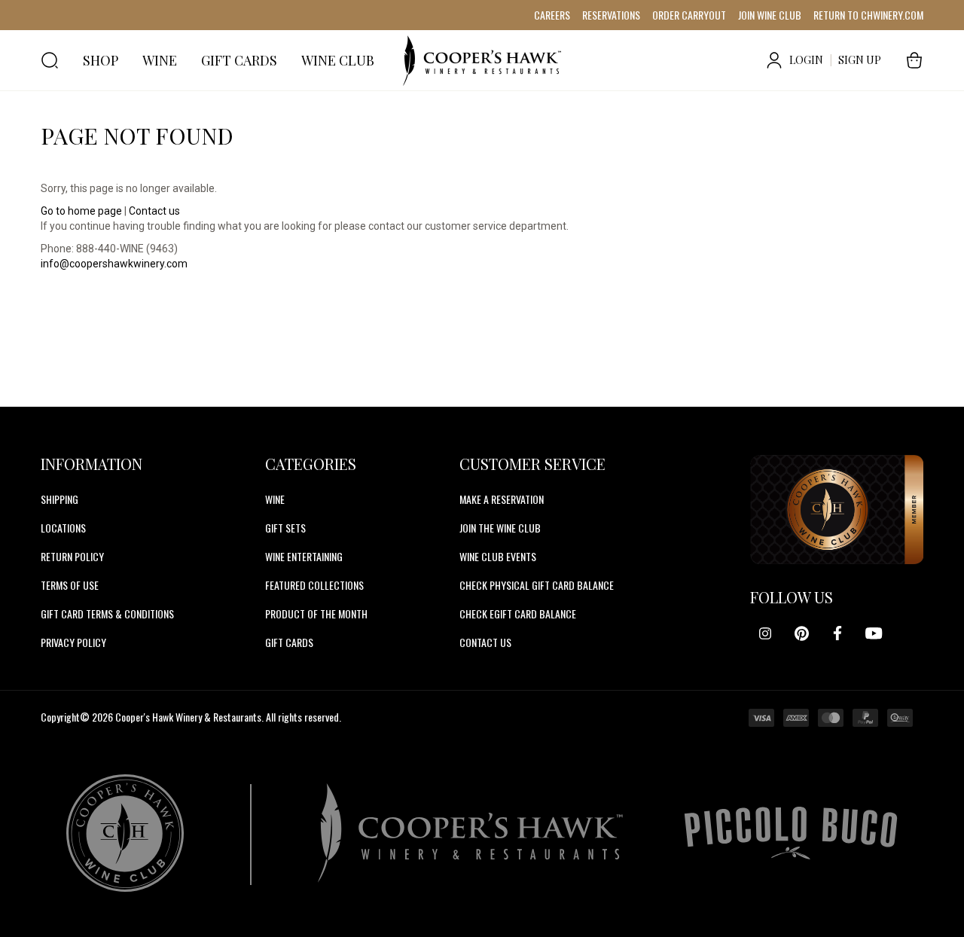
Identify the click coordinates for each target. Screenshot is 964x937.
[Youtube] (874, 633)
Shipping (59, 499)
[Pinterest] (801, 633)
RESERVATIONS (611, 15)
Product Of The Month (316, 613)
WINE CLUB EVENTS (497, 556)
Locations (63, 528)
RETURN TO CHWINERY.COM (868, 15)
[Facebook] (837, 633)
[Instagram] (765, 633)
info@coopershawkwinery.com (114, 264)
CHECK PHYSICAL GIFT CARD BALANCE (536, 585)
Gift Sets (285, 528)
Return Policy (72, 556)
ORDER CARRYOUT (689, 15)
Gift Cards (289, 642)
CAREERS (552, 15)
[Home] (482, 60)
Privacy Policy (73, 642)
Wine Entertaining (304, 556)
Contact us (154, 211)
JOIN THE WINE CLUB (500, 528)
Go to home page (81, 211)
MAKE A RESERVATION (501, 499)
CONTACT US (485, 642)
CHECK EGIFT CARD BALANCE (517, 613)
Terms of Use (70, 585)
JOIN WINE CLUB (769, 15)
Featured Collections (314, 585)
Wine (275, 499)
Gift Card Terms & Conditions (107, 613)
